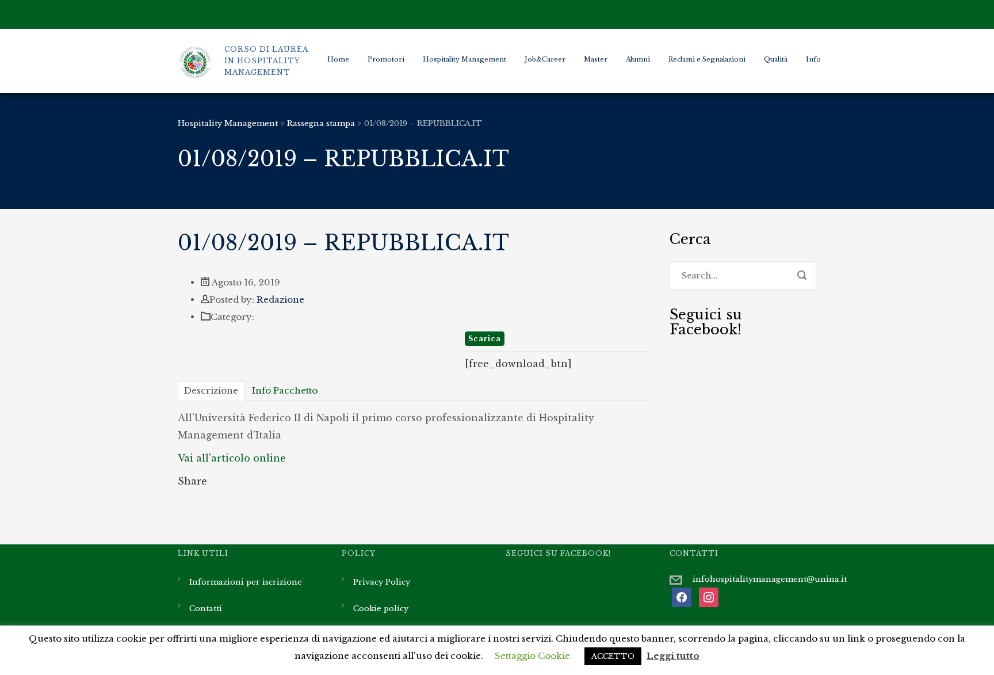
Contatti (205, 608)
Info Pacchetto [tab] (285, 390)
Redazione (280, 299)
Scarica (484, 338)
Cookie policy (380, 608)
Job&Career (545, 59)
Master (595, 59)
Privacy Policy (381, 582)
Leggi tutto (673, 655)
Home (338, 59)
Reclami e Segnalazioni (707, 59)
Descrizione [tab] (211, 390)
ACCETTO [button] (612, 656)
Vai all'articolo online (232, 458)
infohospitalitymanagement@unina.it (770, 579)
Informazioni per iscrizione (245, 582)
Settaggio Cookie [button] (532, 655)
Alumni (638, 59)
